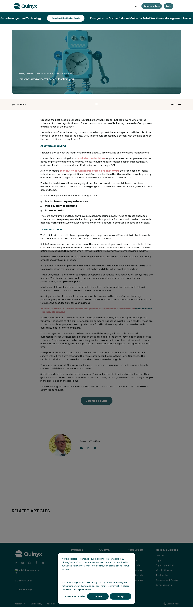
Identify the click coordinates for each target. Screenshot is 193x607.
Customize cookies (75, 596)
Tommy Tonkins (25, 73)
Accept (120, 596)
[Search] (136, 5)
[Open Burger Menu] (180, 6)
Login (168, 6)
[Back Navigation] (96, 104)
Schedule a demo (152, 6)
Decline (98, 596)
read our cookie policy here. (77, 589)
